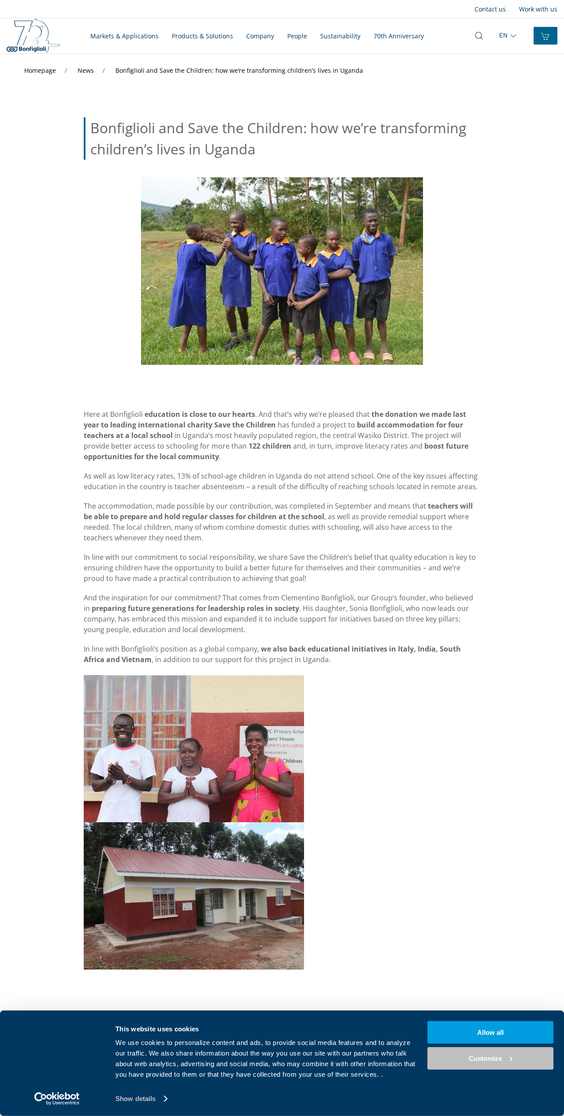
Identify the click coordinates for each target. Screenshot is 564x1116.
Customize (485, 1058)
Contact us (490, 9)
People (297, 36)
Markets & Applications (124, 36)
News (87, 70)
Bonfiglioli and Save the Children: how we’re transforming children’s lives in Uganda (239, 70)
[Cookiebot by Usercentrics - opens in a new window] (57, 1098)
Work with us (538, 9)
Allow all (490, 1032)
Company (260, 36)
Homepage (41, 70)
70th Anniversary (399, 36)
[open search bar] (479, 35)
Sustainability (340, 36)
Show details (135, 1098)
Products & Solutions (202, 36)
